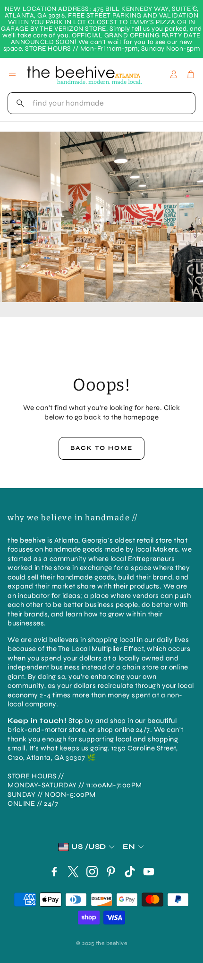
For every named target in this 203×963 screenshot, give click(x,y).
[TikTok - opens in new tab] (129, 871)
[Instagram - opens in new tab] (92, 871)
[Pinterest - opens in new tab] (111, 871)
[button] (101, 103)
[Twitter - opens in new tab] (73, 871)
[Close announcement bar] (193, 7)
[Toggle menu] (12, 74)
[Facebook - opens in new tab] (54, 871)
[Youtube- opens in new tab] (148, 871)
